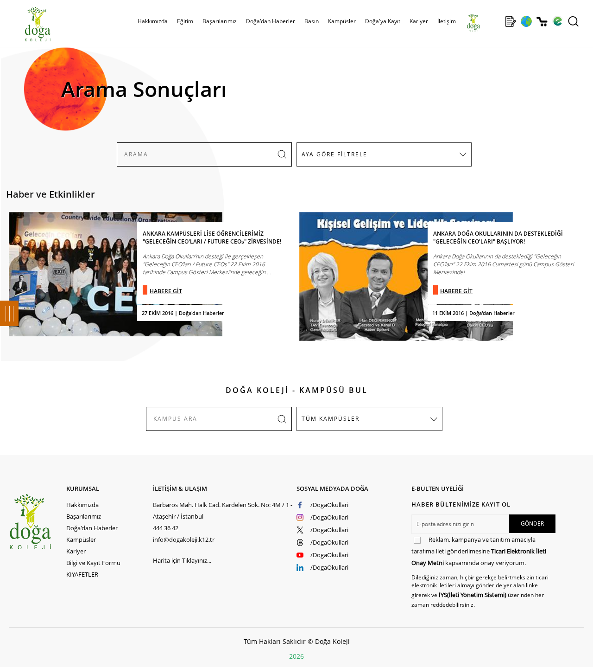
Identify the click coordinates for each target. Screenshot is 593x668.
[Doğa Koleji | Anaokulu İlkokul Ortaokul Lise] (28, 24)
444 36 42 (165, 528)
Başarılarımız (83, 516)
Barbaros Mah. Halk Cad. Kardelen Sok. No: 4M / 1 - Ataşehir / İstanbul (222, 510)
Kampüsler (342, 21)
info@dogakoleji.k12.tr (183, 539)
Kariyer (419, 21)
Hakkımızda (82, 505)
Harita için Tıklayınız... (182, 560)
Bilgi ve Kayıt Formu (93, 563)
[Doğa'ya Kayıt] (510, 21)
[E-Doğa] (557, 21)
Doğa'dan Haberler (270, 21)
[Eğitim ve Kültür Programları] (526, 21)
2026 (296, 656)
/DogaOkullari (329, 505)
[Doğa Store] (542, 21)
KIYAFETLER (82, 574)
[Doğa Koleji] (37, 521)
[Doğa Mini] (495, 21)
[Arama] (573, 21)
